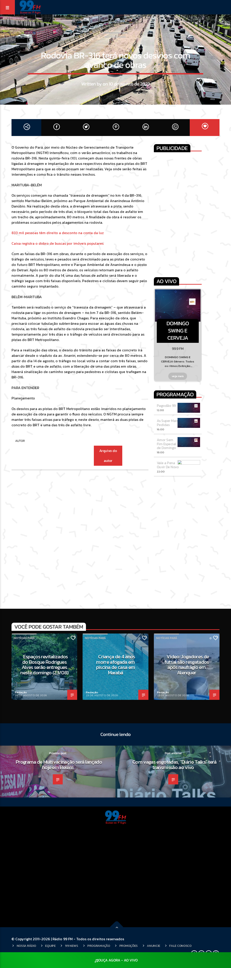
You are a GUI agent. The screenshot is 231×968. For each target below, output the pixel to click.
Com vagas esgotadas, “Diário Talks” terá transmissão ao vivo (174, 764)
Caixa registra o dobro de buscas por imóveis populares (58, 243)
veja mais (178, 376)
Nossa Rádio (26, 945)
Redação (21, 692)
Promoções (128, 945)
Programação (98, 945)
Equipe (50, 945)
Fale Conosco (180, 945)
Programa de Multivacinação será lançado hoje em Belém (59, 764)
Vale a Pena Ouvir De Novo (168, 465)
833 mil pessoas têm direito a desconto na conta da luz (58, 232)
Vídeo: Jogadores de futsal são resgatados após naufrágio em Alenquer (186, 664)
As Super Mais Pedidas (167, 422)
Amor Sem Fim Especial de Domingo (166, 444)
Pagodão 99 (166, 405)
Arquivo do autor (108, 455)
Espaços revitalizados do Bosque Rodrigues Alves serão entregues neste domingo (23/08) (44, 664)
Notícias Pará (115, 37)
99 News (71, 945)
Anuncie (153, 945)
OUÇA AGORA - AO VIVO (118, 960)
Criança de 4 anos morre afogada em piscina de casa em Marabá (115, 664)
